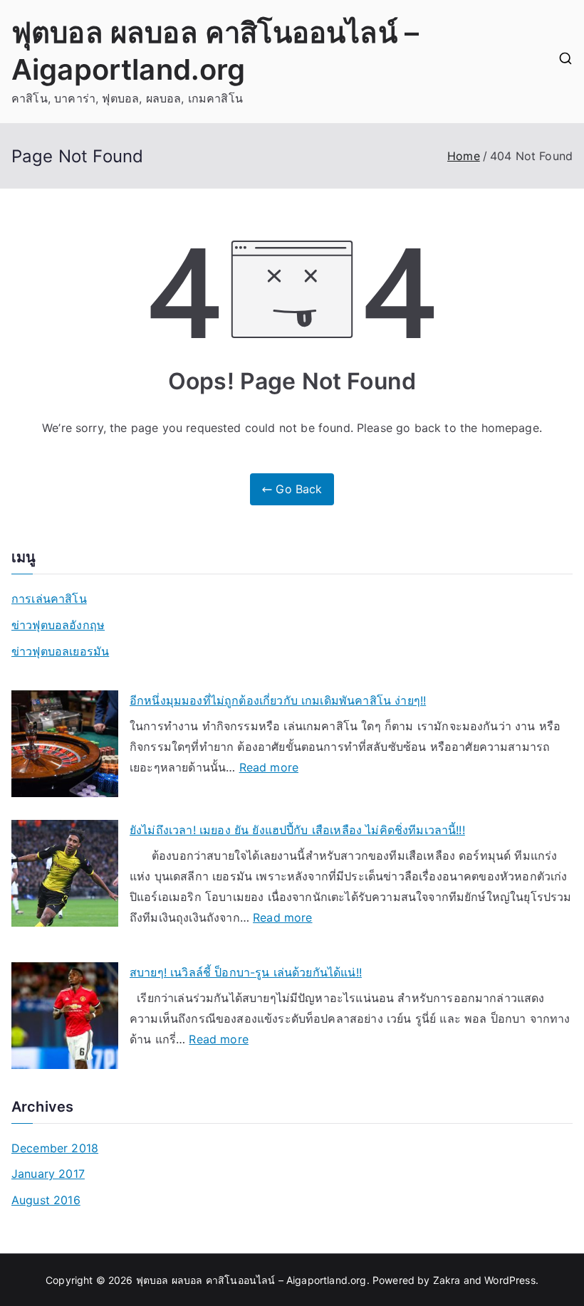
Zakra (447, 1280)
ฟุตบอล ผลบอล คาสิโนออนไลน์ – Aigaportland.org (251, 1280)
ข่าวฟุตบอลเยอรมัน (60, 651)
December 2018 (54, 1148)
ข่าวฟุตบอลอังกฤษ (58, 625)
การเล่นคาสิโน (49, 598)
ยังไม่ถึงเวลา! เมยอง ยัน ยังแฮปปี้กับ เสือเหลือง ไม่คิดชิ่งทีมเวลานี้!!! (297, 830)
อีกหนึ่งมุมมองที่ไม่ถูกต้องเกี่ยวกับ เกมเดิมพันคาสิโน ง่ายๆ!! (278, 700)
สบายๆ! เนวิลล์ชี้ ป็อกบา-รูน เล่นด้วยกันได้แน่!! (246, 972)
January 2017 (48, 1174)
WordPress (509, 1280)
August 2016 (45, 1200)
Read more (268, 768)
